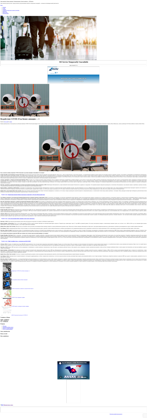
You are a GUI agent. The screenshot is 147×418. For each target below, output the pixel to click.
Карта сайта (5, 12)
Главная (4, 7)
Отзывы (4, 9)
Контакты (5, 11)
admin (11, 121)
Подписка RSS (6, 13)
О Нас (4, 8)
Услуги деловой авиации (8, 329)
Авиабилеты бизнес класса (8, 327)
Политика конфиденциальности (116, 414)
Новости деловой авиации (8, 328)
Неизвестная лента (8, 405)
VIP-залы (4, 326)
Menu (1, 5)
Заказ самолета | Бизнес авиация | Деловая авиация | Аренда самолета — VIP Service (16, 1)
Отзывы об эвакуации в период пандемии (11, 10)
